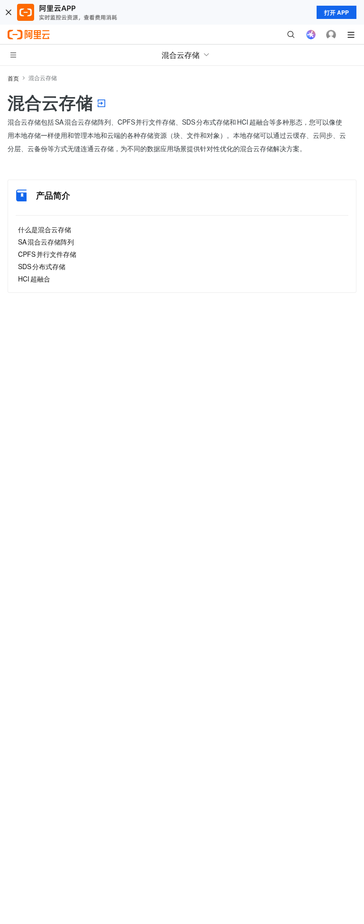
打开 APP (336, 12)
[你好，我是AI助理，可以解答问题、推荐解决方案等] (311, 35)
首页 (13, 78)
